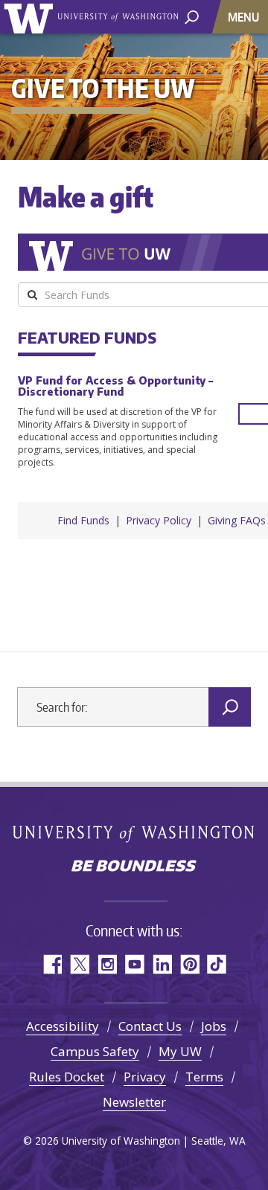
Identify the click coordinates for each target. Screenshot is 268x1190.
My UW (180, 1051)
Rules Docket (66, 1076)
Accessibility (62, 1026)
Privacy (145, 1076)
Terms (204, 1076)
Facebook (52, 964)
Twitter (79, 964)
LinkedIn (162, 964)
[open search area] (191, 16)
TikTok (217, 964)
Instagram (107, 964)
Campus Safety (95, 1051)
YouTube (134, 964)
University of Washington (31, 16)
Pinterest (189, 964)
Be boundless (134, 867)
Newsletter (134, 1101)
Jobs (213, 1026)
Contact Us (150, 1026)
